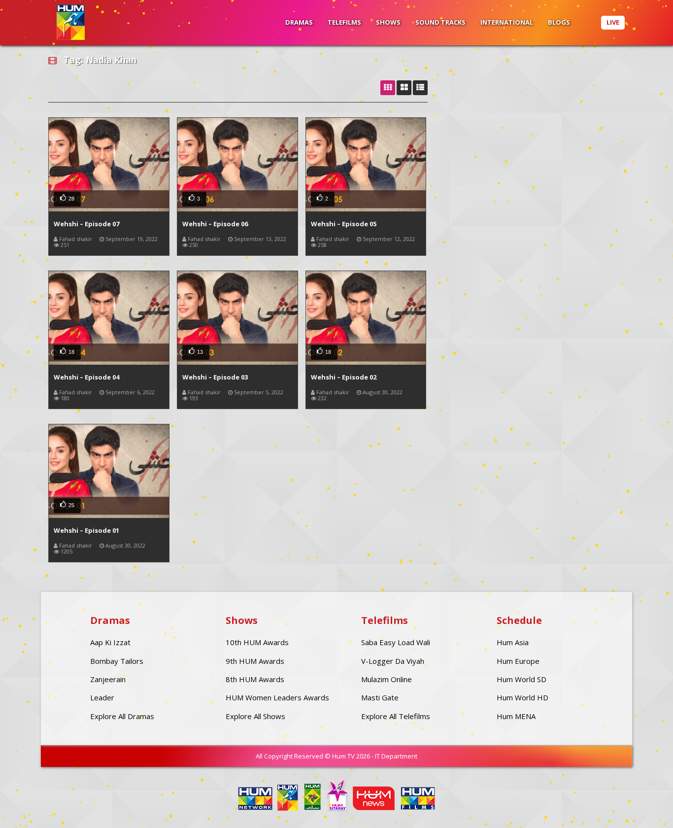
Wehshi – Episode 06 (215, 223)
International (506, 22)
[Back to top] (641, 806)
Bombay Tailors (116, 661)
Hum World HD (522, 697)
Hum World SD (521, 679)
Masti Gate (380, 697)
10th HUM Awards (257, 642)
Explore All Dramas (122, 716)
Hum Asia (513, 642)
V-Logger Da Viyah (392, 661)
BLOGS (559, 22)
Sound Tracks (440, 22)
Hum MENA (516, 716)
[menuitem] (299, 23)
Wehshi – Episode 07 (86, 223)
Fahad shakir (75, 238)
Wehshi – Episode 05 (343, 223)
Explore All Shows (255, 716)
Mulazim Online (386, 679)
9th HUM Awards (255, 661)
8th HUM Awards (255, 679)
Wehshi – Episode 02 (343, 377)
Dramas (299, 22)
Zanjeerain (108, 679)
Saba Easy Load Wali (395, 642)
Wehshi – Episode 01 (86, 530)
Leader (102, 697)
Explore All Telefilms (395, 716)
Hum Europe (518, 661)
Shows (388, 22)
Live (612, 22)
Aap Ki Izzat (110, 642)
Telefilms (344, 22)
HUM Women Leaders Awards (277, 697)
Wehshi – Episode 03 (215, 377)
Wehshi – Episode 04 (86, 377)
